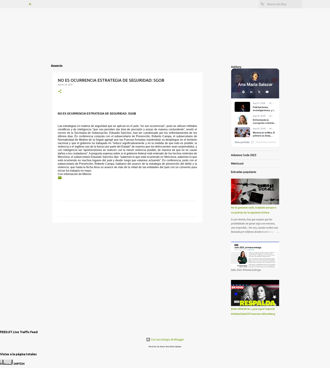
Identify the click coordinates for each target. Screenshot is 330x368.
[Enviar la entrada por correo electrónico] (60, 179)
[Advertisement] (165, 24)
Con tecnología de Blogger (167, 339)
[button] (60, 91)
